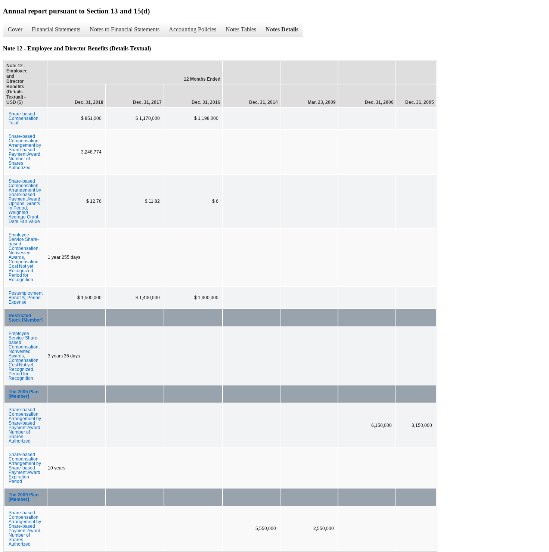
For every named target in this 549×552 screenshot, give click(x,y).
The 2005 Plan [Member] (23, 394)
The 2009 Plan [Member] (23, 497)
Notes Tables (241, 29)
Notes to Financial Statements (124, 29)
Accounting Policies (192, 29)
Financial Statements (56, 29)
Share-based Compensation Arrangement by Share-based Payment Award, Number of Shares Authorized (25, 152)
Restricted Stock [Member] (26, 317)
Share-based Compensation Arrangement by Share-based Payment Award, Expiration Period (25, 468)
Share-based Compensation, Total (24, 118)
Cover (15, 29)
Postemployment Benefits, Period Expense (26, 297)
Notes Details (282, 29)
